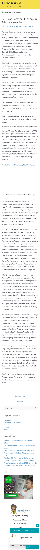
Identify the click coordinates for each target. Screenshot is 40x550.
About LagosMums (20, 520)
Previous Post (20, 396)
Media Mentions (20, 524)
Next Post (20, 401)
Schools (7, 425)
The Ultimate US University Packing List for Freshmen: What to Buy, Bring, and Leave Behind (19, 453)
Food (6, 429)
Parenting (7, 420)
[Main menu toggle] (36, 4)
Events (6, 427)
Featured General (8, 26)
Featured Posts (21, 26)
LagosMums (11, 3)
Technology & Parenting (12, 422)
